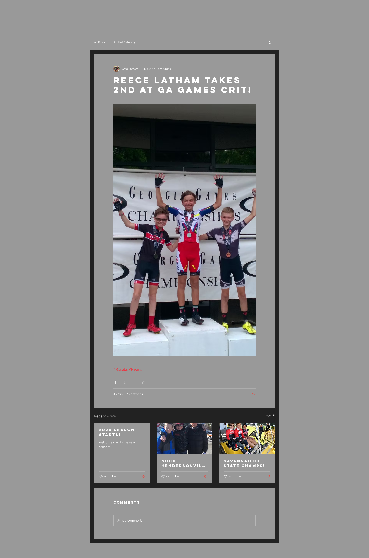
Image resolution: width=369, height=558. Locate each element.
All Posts (99, 42)
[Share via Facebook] (115, 382)
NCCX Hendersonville (183, 463)
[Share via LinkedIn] (134, 382)
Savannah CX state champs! (244, 463)
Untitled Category (124, 42)
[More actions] (253, 68)
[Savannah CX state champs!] (247, 438)
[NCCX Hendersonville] (184, 438)
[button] (270, 42)
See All (270, 415)
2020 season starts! (117, 432)
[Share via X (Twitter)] (124, 382)
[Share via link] (143, 382)
